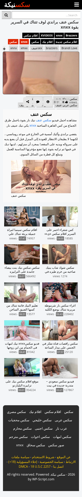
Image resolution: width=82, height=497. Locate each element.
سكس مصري (16, 411)
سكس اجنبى (44, 428)
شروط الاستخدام (43, 457)
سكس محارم (22, 428)
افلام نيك (47, 42)
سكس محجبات (18, 420)
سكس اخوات (40, 436)
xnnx (13, 48)
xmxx (24, 48)
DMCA (23, 466)
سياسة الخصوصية (51, 462)
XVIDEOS (47, 35)
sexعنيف (36, 48)
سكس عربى (63, 420)
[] (6, 15)
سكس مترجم (18, 436)
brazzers (52, 48)
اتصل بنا (58, 466)
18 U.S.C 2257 (40, 466)
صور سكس (56, 445)
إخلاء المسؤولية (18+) (22, 462)
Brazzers (71, 35)
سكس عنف (43, 120)
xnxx (59, 35)
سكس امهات (62, 436)
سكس (35, 42)
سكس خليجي (42, 420)
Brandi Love (69, 48)
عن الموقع (64, 457)
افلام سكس (31, 35)
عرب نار (61, 428)
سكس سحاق (36, 445)
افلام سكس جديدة (66, 42)
